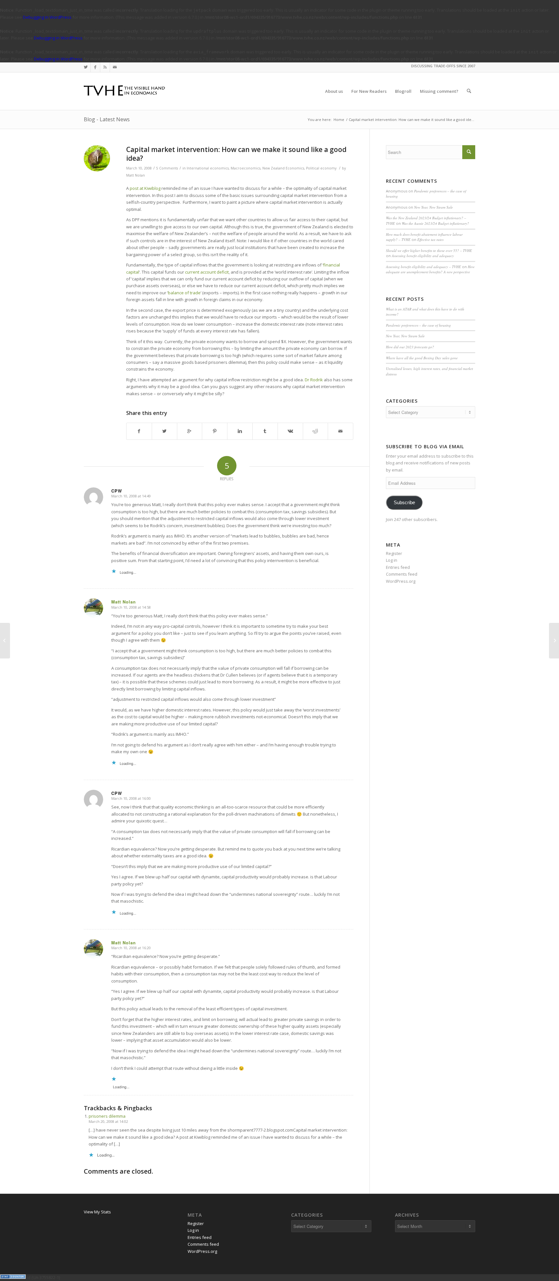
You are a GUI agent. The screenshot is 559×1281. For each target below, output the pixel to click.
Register (394, 553)
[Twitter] (85, 67)
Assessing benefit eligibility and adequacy (423, 255)
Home (339, 119)
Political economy (321, 168)
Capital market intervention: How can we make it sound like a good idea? (236, 154)
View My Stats (97, 1212)
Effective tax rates (430, 239)
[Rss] (105, 67)
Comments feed (401, 574)
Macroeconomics (245, 168)
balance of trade (184, 293)
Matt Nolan (135, 175)
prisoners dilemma (107, 1116)
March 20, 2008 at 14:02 (108, 1121)
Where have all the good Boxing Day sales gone (422, 357)
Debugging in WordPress (47, 17)
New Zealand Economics (283, 168)
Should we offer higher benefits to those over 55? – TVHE (429, 250)
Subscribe (404, 502)
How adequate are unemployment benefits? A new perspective (430, 269)
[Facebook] (95, 67)
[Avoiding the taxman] (5, 640)
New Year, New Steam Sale (433, 207)
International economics (208, 168)
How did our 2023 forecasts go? (410, 346)
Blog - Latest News (107, 119)
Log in (391, 560)
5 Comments (167, 168)
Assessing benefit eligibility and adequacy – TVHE (423, 266)
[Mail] (115, 67)
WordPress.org (400, 581)
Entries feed (398, 567)
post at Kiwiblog (145, 188)
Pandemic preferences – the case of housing (418, 325)
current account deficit (207, 272)
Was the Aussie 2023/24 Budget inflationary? (435, 223)
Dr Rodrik (314, 380)
